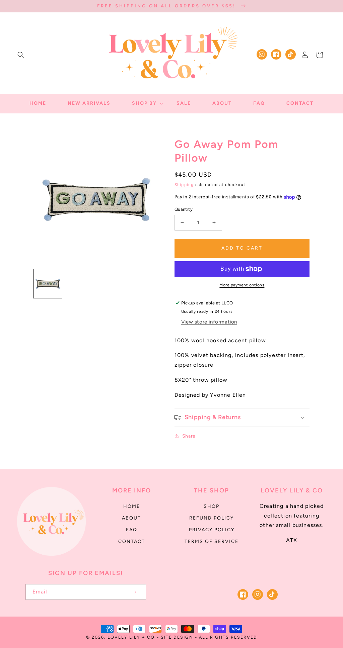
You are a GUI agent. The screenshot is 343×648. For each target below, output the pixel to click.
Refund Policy (211, 518)
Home (131, 506)
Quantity (184, 209)
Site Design (177, 637)
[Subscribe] (134, 592)
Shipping (184, 184)
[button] (20, 55)
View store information (209, 322)
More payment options (241, 285)
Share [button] (189, 436)
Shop (211, 506)
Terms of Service (211, 541)
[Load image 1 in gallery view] (47, 283)
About (131, 518)
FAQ (131, 530)
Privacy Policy (211, 530)
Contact (131, 541)
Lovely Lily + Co (131, 637)
